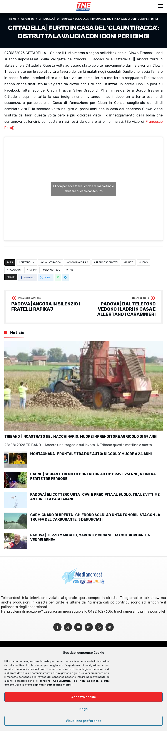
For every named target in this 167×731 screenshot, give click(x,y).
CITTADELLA (27, 262)
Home (13, 19)
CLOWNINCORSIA (78, 262)
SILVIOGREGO (52, 269)
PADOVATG (14, 269)
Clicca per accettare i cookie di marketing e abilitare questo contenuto (83, 188)
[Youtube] (78, 627)
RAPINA (32, 269)
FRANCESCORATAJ (107, 262)
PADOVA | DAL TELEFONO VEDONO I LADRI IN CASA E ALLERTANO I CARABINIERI (126, 307)
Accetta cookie (83, 697)
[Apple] (109, 627)
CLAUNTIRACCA (51, 262)
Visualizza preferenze (83, 721)
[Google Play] (99, 627)
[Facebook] (57, 627)
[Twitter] (68, 627)
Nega (83, 709)
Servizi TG (27, 19)
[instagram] (89, 627)
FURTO (129, 262)
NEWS (144, 262)
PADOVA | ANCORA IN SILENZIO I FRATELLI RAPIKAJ (45, 304)
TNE (70, 269)
